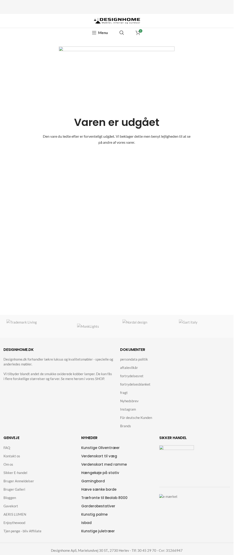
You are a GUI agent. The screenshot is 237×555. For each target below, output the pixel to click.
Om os (8, 464)
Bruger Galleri (14, 489)
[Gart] (203, 326)
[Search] (121, 32)
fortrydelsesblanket (135, 384)
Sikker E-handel (15, 473)
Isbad (86, 522)
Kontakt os (11, 456)
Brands (125, 426)
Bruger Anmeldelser (18, 481)
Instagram (128, 409)
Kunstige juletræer (98, 531)
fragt (124, 392)
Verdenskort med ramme (104, 464)
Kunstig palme (94, 514)
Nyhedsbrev (129, 401)
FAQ (6, 448)
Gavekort (10, 506)
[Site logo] (116, 20)
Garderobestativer (98, 506)
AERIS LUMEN (14, 514)
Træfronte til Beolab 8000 (104, 497)
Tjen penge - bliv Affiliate (22, 531)
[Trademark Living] (30, 326)
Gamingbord (93, 481)
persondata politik (134, 359)
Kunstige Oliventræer (100, 447)
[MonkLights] (88, 326)
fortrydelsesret (131, 376)
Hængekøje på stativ (100, 472)
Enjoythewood (14, 523)
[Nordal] (146, 326)
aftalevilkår (129, 367)
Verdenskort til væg (99, 456)
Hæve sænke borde (98, 489)
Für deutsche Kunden (136, 417)
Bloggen (9, 498)
